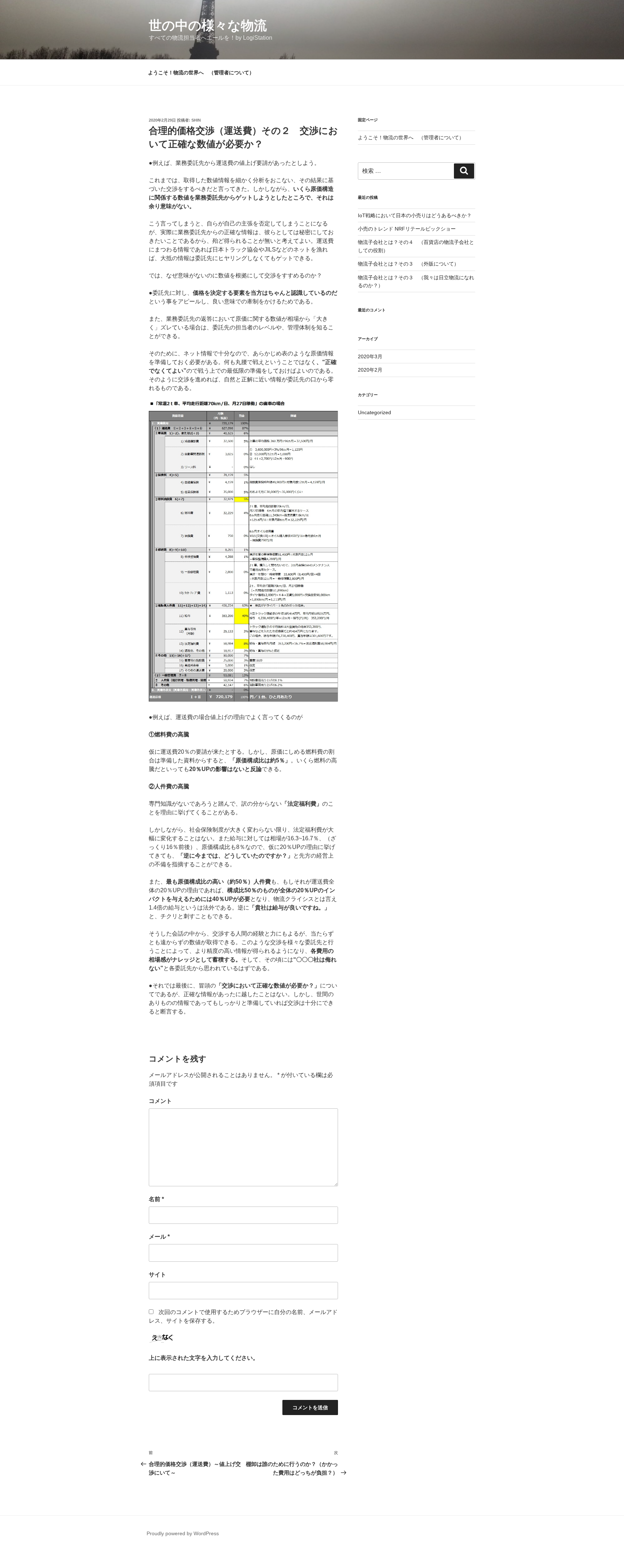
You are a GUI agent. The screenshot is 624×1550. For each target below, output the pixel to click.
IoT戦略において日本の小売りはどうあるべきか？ (415, 215)
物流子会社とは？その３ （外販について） (408, 264)
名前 (156, 1199)
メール (159, 1237)
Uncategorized (374, 412)
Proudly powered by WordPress (183, 1533)
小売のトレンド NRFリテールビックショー (407, 229)
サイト (157, 1274)
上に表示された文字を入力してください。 (204, 1358)
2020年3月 (370, 356)
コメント (160, 1101)
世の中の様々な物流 (208, 25)
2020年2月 (370, 370)
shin (196, 120)
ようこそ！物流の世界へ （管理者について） (201, 72)
